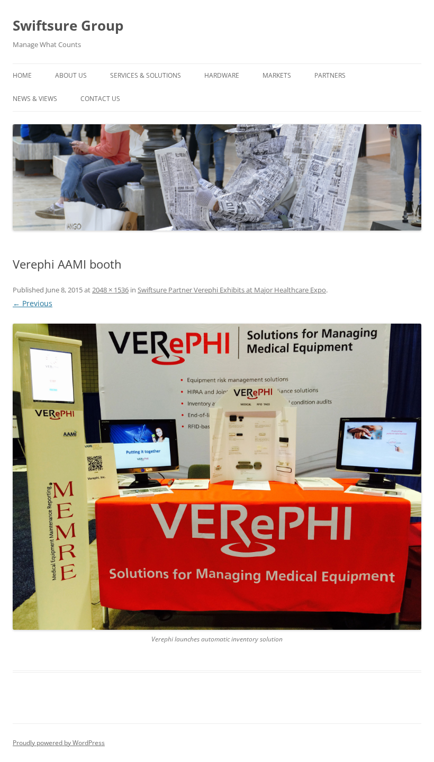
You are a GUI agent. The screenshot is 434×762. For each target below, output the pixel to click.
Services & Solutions (145, 75)
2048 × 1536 (110, 290)
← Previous (32, 303)
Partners (330, 75)
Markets (277, 75)
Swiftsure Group (68, 25)
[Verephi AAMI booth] (217, 477)
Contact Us (100, 98)
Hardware (221, 75)
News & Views (35, 98)
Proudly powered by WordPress (59, 742)
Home (22, 75)
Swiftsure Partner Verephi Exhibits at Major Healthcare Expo (232, 290)
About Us (71, 75)
